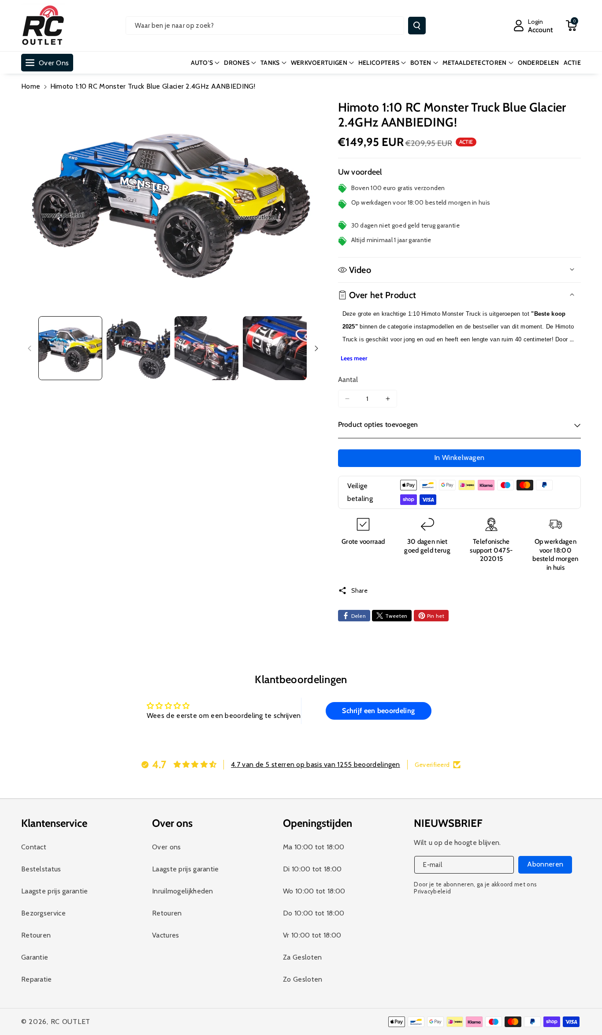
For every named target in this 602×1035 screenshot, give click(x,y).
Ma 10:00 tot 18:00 (313, 847)
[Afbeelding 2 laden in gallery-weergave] (139, 348)
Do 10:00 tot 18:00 (313, 913)
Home (30, 86)
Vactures (165, 935)
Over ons (166, 847)
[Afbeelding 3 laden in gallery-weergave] (206, 348)
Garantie (34, 957)
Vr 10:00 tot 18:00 (312, 935)
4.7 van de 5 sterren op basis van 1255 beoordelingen (315, 764)
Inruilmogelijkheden (182, 891)
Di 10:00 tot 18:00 (312, 869)
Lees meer (354, 358)
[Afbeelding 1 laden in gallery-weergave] (70, 348)
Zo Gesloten (302, 979)
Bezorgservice (43, 913)
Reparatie (36, 979)
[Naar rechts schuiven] (316, 348)
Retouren (36, 935)
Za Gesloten (302, 957)
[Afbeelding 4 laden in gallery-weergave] (275, 348)
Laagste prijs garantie (54, 891)
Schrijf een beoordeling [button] (378, 710)
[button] (571, 25)
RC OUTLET (70, 1021)
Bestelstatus (41, 869)
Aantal (348, 379)
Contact (33, 847)
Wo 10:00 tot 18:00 (314, 891)
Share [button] (359, 590)
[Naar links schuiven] (29, 348)
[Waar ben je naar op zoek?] (417, 25)
